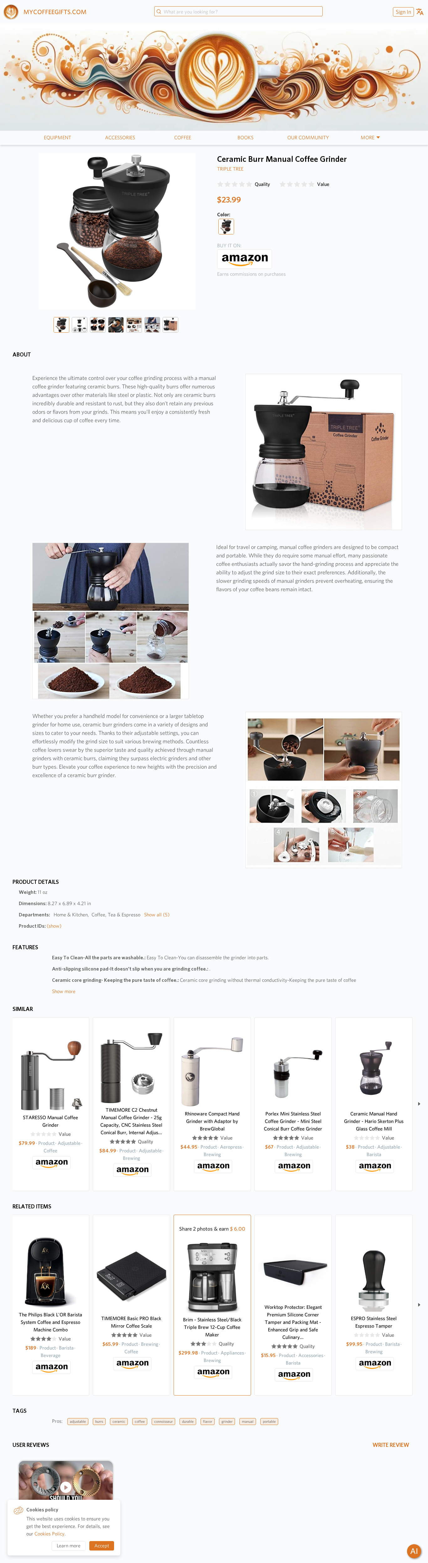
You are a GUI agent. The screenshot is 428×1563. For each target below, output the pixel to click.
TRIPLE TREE (230, 169)
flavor (207, 1421)
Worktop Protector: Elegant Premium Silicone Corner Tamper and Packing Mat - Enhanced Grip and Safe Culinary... (293, 1322)
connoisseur (163, 1421)
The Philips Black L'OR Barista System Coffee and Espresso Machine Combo (50, 1322)
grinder (227, 1421)
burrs (99, 1421)
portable (269, 1421)
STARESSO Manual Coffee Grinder (50, 1121)
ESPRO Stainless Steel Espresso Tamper (374, 1322)
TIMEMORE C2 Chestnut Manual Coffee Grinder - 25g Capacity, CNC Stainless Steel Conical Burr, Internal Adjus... (131, 1121)
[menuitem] (402, 11)
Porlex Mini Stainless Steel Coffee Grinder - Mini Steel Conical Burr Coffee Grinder (293, 1121)
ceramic (118, 1421)
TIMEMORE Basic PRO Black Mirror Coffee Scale (131, 1322)
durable (188, 1421)
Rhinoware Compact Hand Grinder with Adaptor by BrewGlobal (212, 1121)
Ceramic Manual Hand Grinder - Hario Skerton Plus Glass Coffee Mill (374, 1121)
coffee (140, 1421)
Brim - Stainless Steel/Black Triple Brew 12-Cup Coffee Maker (212, 1327)
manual (247, 1421)
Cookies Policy (49, 1533)
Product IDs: (40, 926)
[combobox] (238, 12)
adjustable (78, 1421)
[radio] (220, 184)
